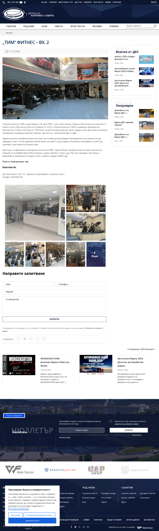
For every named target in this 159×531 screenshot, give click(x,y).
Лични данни (132, 520)
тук (26, 161)
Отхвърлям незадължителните (39, 515)
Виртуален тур (66, 2)
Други (62, 506)
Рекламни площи (108, 493)
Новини (113, 26)
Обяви (108, 2)
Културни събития (147, 493)
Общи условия (114, 520)
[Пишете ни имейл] (88, 527)
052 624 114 (16, 177)
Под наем (28, 26)
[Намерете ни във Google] (80, 527)
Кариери (88, 2)
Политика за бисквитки (18, 509)
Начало (9, 33)
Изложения (145, 497)
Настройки (15, 515)
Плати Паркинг (14, 415)
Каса (154, 2)
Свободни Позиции (69, 520)
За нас (44, 2)
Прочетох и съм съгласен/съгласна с (130, 422)
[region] (32, 506)
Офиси (104, 502)
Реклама (97, 26)
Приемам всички (32, 520)
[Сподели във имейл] (44, 340)
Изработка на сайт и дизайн (122, 527)
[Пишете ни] (21, 2)
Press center (106, 497)
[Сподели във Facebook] (18, 340)
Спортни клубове (67, 493)
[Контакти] (24, 2)
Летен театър (77, 26)
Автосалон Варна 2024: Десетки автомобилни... (123, 83)
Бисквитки (149, 520)
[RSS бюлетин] (37, 340)
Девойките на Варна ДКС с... (122, 111)
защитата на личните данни (126, 424)
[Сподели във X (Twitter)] (24, 340)
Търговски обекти (90, 493)
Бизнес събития (128, 497)
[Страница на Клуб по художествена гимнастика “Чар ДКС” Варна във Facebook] (60, 470)
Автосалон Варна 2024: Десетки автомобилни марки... (53, 362)
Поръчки (117, 2)
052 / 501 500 (13, 2)
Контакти (98, 2)
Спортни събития (128, 493)
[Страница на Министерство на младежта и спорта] (137, 470)
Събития (11, 26)
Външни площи (88, 497)
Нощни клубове (66, 497)
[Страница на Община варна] (99, 470)
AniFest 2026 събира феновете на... (125, 57)
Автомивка (64, 502)
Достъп (78, 2)
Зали (44, 26)
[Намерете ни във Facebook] (71, 527)
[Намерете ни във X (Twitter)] (75, 527)
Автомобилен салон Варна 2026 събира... (125, 70)
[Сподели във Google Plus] (31, 340)
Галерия (53, 2)
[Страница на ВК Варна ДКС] (21, 470)
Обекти (59, 26)
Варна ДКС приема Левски (124, 123)
